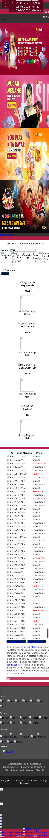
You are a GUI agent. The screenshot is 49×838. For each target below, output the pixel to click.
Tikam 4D (39, 770)
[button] (5, 234)
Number (5, 250)
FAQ (7, 770)
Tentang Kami (15, 763)
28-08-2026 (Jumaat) (28, 6)
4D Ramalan (35, 763)
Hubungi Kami (17, 770)
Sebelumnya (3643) (16, 641)
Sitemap (29, 770)
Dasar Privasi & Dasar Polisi (33, 767)
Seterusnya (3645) (36, 641)
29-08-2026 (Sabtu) (28, 3)
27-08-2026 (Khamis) (28, 10)
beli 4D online (34, 646)
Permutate (10, 270)
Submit (5, 273)
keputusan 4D (14, 664)
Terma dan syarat (11, 767)
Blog (26, 763)
